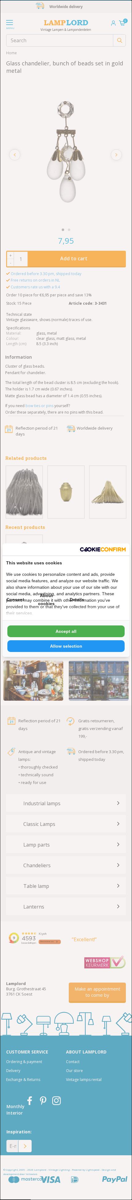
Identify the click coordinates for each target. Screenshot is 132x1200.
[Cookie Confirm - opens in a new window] (103, 549)
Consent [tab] (15, 599)
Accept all (66, 631)
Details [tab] (77, 599)
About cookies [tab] (46, 599)
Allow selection (66, 646)
